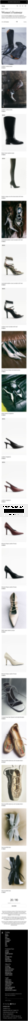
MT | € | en (8, 1000)
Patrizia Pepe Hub (9, 970)
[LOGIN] (20, 6)
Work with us (8, 972)
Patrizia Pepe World (9, 969)
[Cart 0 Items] (25, 6)
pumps (21, 15)
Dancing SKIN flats (6, 847)
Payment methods (9, 953)
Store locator (8, 961)
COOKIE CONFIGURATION (10, 987)
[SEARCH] (17, 6)
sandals (7, 919)
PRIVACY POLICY (8, 981)
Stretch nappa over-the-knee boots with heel (12, 196)
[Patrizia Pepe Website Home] (4, 6)
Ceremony (7, 941)
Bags (6, 937)
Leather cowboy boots (7, 66)
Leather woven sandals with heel (9, 326)
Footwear (7, 938)
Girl (6, 944)
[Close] (26, 2)
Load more (14, 906)
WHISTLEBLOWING (8, 988)
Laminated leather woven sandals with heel (12, 240)
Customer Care (8, 956)
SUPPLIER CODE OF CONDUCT (11, 990)
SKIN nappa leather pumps (8, 630)
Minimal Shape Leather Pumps (9, 543)
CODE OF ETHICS (8, 984)
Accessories (8, 940)
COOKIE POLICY (8, 979)
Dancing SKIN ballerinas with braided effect (12, 760)
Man (6, 943)
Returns (7, 952)
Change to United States (14, 514)
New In (6, 934)
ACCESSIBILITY (8, 985)
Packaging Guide (8, 973)
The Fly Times (8, 967)
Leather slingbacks (6, 457)
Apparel (7, 935)
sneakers (10, 15)
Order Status (8, 959)
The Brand (7, 966)
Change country (8, 975)
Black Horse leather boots (8, 153)
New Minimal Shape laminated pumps (11, 370)
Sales (6, 946)
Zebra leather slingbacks (8, 413)
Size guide (7, 958)
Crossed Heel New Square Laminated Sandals (13, 717)
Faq (6, 955)
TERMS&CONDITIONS (9, 982)
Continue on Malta (14, 510)
